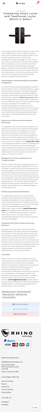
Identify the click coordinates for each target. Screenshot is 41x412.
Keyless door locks (8, 294)
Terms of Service (7, 390)
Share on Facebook (21, 304)
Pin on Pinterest (21, 314)
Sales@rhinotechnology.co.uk (11, 362)
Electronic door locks (24, 292)
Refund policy (6, 392)
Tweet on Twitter (22, 309)
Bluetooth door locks (9, 292)
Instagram (5, 402)
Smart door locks (21, 294)
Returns (4, 384)
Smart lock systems (8, 297)
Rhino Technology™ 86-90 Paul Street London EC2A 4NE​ (10, 367)
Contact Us (5, 387)
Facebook (4, 405)
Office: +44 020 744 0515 (10, 372)
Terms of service (7, 381)
